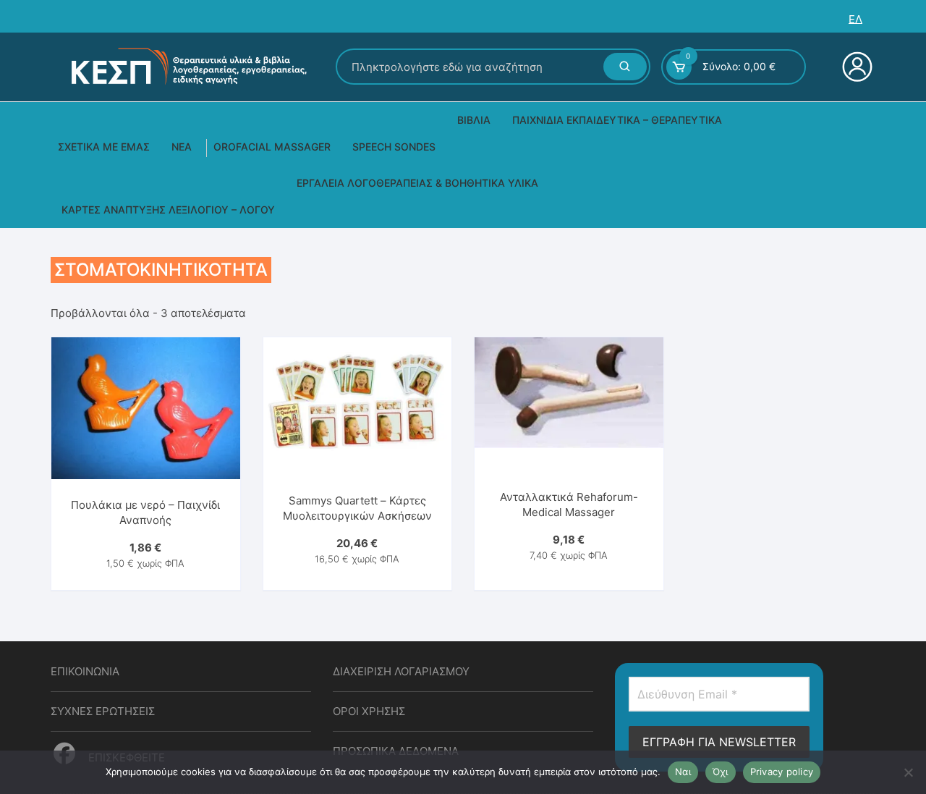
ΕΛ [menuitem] (855, 19)
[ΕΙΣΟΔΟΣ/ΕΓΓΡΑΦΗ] (855, 66)
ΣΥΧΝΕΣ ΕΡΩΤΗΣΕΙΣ (103, 711)
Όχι (721, 771)
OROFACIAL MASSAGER (272, 146)
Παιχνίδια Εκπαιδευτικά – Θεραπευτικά (617, 120)
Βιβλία (473, 120)
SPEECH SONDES (394, 146)
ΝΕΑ (181, 146)
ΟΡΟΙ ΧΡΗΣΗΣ (369, 711)
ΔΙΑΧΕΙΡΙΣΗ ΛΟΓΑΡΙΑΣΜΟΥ (401, 671)
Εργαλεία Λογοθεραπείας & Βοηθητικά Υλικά (417, 183)
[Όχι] (908, 772)
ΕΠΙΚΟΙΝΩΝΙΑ (85, 671)
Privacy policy (782, 771)
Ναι (683, 771)
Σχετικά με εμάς (104, 146)
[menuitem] (855, 19)
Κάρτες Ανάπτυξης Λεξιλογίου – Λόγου (168, 209)
